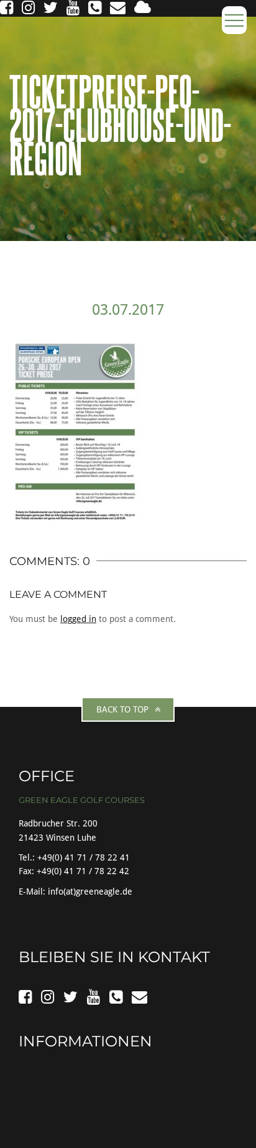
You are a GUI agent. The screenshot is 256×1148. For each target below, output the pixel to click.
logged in (78, 619)
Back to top (122, 709)
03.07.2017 (128, 309)
